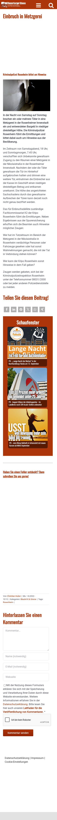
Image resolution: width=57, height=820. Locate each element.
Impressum (37, 758)
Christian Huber (14, 596)
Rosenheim (8, 602)
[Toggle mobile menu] (39, 5)
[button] (6, 309)
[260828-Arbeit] (27, 369)
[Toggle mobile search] (51, 5)
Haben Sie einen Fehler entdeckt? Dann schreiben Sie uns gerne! (23, 474)
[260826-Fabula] (27, 328)
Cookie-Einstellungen (16, 761)
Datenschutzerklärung (17, 758)
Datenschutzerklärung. (15, 704)
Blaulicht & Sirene (28, 599)
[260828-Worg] (28, 410)
